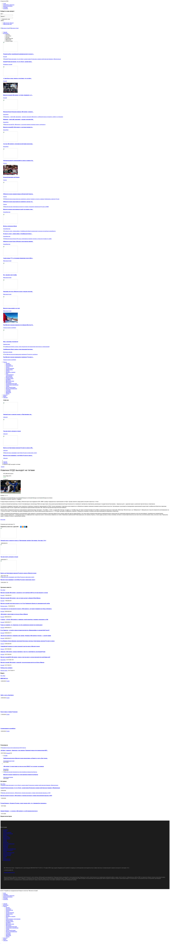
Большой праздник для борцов (11, 177)
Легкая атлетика (10, 368)
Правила (5, 894)
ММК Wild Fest (4, 678)
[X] (26, 527)
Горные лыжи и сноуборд (9, 327)
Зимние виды (6, 344)
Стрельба (8, 390)
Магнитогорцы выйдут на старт (11, 308)
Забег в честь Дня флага (7, 695)
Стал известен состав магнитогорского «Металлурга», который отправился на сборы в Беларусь (26, 608)
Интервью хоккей (7, 64)
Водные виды (9, 377)
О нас (4, 3)
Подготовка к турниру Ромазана (9, 711)
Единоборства (6, 212)
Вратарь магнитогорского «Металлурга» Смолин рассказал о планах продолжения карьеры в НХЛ (26, 795)
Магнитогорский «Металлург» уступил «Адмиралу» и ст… (18, 95)
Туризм (5, 856)
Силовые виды (9, 378)
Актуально (5, 33)
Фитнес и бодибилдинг (11, 388)
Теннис (7, 386)
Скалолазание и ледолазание (10, 375)
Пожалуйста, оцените (6, 499)
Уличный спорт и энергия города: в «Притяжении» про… (17, 414)
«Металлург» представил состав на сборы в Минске (14, 614)
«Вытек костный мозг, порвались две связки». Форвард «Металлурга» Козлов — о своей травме (26, 635)
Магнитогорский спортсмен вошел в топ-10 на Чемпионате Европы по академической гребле (25, 603)
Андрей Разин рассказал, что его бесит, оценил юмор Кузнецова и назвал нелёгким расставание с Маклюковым (30, 788)
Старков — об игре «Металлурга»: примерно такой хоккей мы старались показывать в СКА (24, 619)
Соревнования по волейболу (8, 728)
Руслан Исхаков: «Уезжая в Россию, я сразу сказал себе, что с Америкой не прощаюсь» (24, 803)
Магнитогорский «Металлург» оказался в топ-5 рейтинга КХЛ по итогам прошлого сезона (24, 592)
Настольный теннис (11, 387)
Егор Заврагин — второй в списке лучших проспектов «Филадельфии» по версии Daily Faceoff (25, 630)
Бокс (7, 373)
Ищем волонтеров (7, 6)
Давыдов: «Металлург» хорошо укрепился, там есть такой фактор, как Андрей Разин (23, 651)
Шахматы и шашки (10, 372)
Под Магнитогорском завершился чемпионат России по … (18, 357)
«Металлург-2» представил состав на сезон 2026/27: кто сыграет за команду (23, 766)
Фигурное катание (7, 352)
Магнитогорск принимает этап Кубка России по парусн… (18, 455)
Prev (2, 590)
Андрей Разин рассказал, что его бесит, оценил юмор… (17, 61)
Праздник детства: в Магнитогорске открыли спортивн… (18, 291)
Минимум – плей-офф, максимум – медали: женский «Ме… (18, 119)
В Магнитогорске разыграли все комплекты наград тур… (18, 201)
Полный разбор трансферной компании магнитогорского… (18, 54)
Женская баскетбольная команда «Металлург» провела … (18, 111)
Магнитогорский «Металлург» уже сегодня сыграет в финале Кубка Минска (20, 598)
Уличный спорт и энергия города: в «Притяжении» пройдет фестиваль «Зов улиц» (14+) (23, 540)
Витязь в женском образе (10, 226)
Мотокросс (8, 382)
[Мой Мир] (24, 527)
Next (4, 590)
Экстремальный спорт (11, 383)
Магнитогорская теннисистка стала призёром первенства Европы (20, 774)
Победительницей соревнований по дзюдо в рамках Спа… (18, 160)
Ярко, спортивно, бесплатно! (10, 341)
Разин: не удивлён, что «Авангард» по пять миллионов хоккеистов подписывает (22, 625)
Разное (7, 393)
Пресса (5, 362)
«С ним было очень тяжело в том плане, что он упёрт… (17, 78)
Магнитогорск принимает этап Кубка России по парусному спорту (18, 579)
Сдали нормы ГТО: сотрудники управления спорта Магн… (18, 258)
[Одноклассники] (23, 527)
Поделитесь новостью (8, 4)
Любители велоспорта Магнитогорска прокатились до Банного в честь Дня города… (25, 758)
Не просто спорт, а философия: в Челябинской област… (17, 233)
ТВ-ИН (7, 681)
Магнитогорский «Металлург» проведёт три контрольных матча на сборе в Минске (22, 662)
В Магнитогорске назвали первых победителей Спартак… (18, 194)
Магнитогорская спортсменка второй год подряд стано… (18, 209)
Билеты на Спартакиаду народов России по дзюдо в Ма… (18, 447)
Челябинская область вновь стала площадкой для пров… (18, 349)
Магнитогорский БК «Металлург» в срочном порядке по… (18, 127)
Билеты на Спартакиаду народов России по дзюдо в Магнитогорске (18, 573)
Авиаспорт (8, 392)
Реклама (5, 7)
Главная (5, 32)
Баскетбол (5, 114)
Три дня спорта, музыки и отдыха (12, 431)
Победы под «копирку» (7, 667)
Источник (3, 519)
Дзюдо (5, 163)
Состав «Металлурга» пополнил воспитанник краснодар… (18, 143)
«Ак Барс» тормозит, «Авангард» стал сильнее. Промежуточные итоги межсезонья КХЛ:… (24, 750)
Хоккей (5, 56)
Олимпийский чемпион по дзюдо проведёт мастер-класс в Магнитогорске (20, 646)
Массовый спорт (7, 260)
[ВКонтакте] (21, 527)
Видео (4, 396)
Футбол (7, 371)
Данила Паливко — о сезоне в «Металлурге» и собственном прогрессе (19, 811)
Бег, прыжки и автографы (10, 275)
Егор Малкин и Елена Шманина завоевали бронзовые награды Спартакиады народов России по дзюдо (28, 641)
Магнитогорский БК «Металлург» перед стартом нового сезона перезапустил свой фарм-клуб (25, 657)
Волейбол (8, 379)
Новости (5, 395)
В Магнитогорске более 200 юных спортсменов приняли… (18, 241)
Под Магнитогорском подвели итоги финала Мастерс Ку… (18, 325)
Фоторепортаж (6, 860)
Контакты (5, 8)
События (5, 397)
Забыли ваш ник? (7, 24)
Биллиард (8, 391)
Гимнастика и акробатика (12, 384)
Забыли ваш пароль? (8, 23)
